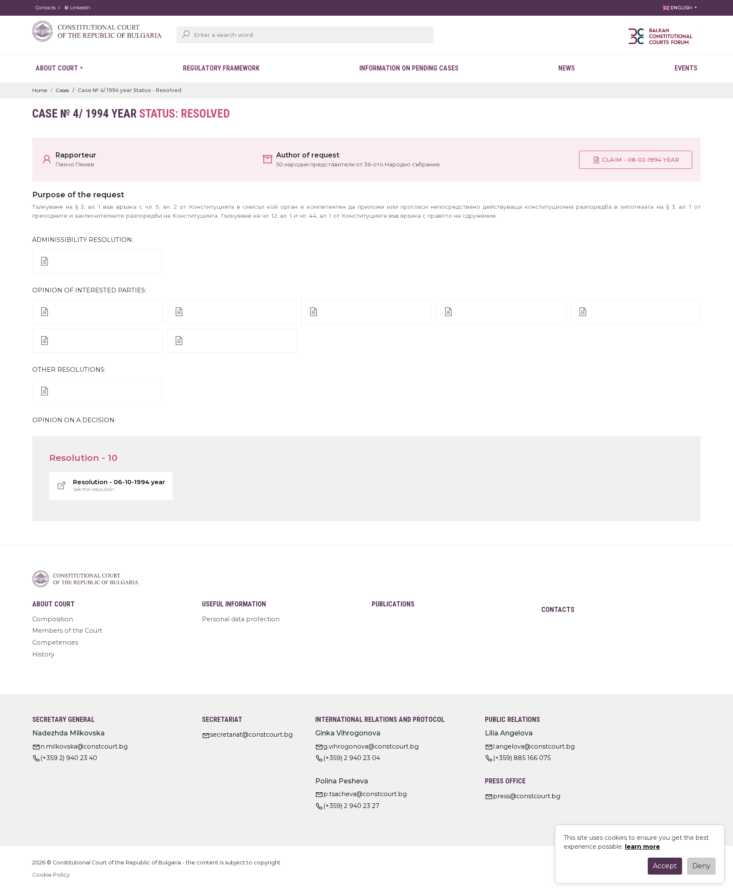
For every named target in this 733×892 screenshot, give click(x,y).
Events (685, 68)
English (681, 8)
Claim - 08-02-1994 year (639, 159)
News (566, 68)
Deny (701, 866)
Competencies (55, 642)
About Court (57, 68)
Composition (52, 619)
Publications (393, 604)
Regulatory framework (221, 68)
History (43, 654)
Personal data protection (241, 619)
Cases (62, 90)
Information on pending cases (409, 68)
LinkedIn (79, 8)
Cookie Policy (51, 875)
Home (39, 90)
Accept (665, 866)
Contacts (46, 8)
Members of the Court (67, 630)
